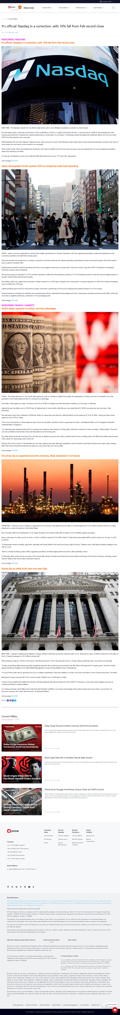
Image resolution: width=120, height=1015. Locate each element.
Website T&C (95, 1005)
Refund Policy (56, 1005)
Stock (16, 32)
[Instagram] (10, 700)
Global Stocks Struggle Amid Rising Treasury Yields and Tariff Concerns (74, 789)
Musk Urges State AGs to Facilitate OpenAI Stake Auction (69, 757)
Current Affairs (13, 19)
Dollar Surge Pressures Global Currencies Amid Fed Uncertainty (71, 725)
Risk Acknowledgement (70, 1005)
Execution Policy (45, 1005)
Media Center (29, 7)
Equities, (12, 32)
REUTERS (15, 161)
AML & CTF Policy (31, 1005)
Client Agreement (18, 1005)
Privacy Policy (84, 1005)
